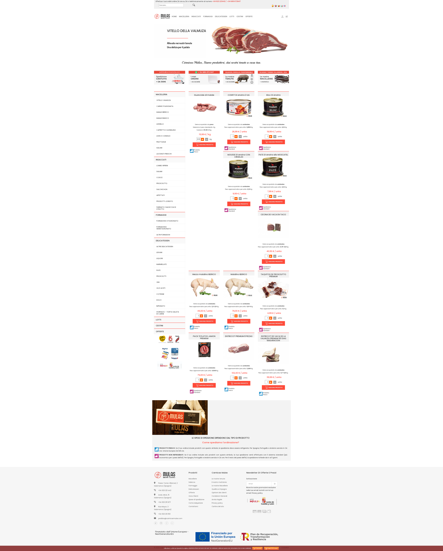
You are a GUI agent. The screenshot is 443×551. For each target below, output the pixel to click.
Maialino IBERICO (239, 274)
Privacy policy (217, 503)
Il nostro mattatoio (219, 482)
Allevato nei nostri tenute (179, 43)
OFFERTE (249, 16)
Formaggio (193, 485)
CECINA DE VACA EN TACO (273, 214)
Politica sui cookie (272, 548)
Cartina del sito (218, 506)
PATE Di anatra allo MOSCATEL (273, 154)
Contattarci (193, 506)
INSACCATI (196, 16)
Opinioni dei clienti (219, 492)
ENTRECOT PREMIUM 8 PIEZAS (238, 336)
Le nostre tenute (218, 479)
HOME (174, 16)
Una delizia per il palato (178, 47)
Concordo (258, 548)
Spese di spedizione (196, 499)
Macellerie (193, 479)
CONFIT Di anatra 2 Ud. (239, 95)
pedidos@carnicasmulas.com (170, 518)
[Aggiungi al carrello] (204, 144)
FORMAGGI (208, 16)
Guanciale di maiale (204, 95)
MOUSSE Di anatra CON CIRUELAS (238, 155)
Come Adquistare (196, 503)
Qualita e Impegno (219, 489)
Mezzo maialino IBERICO (204, 274)
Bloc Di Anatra (273, 95)
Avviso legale (217, 499)
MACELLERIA (184, 16)
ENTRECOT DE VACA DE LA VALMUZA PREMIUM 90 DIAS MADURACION (273, 338)
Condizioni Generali (219, 496)
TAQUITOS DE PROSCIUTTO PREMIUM (273, 275)
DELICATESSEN (221, 16)
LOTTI (231, 16)
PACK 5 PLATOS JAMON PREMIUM (204, 337)
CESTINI (239, 16)
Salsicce (192, 482)
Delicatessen (194, 489)
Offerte (192, 492)
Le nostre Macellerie (220, 485)
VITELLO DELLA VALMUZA (186, 30)
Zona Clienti (193, 496)
